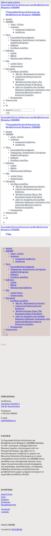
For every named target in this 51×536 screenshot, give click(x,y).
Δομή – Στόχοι (17, 24)
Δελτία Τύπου (16, 63)
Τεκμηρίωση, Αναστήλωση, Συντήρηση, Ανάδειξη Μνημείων (28, 41)
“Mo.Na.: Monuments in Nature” (30, 74)
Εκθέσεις (14, 45)
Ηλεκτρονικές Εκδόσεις (21, 58)
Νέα (7, 61)
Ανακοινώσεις (16, 66)
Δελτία (13, 53)
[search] (8, 113)
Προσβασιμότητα (8, 504)
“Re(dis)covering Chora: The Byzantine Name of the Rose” (29, 83)
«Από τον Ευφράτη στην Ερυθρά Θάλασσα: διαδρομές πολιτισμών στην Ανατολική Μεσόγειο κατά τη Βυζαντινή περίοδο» (32, 91)
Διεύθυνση (20, 32)
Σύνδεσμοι (5, 502)
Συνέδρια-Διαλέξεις (19, 48)
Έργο (8, 35)
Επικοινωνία (11, 100)
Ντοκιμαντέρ (16, 97)
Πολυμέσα (10, 69)
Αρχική (9, 19)
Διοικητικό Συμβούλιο (25, 29)
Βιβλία (13, 55)
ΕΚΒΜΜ (9, 21)
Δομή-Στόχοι (6, 494)
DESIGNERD (16, 529)
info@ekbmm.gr (8, 420)
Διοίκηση (14, 27)
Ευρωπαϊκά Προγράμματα (22, 37)
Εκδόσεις (10, 50)
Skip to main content (10, 2)
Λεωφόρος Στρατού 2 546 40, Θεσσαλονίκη (10, 405)
